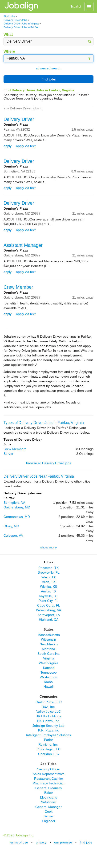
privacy (41, 842)
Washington (48, 677)
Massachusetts (48, 635)
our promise (63, 842)
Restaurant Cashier (48, 778)
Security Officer (48, 769)
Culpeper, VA (13, 535)
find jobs (48, 79)
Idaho (48, 682)
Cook (49, 811)
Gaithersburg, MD (17, 507)
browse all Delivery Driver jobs (48, 463)
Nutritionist (49, 802)
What (8, 34)
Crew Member (18, 287)
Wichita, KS (48, 586)
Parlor (48, 740)
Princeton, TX (48, 568)
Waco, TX (48, 577)
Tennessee (48, 672)
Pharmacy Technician (49, 783)
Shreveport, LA (48, 615)
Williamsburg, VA (48, 610)
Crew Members (15, 449)
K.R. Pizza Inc (48, 730)
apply (8, 146)
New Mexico (49, 644)
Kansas (48, 668)
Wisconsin (48, 639)
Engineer (48, 821)
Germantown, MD (17, 517)
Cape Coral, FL (48, 605)
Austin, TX (48, 591)
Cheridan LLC (48, 754)
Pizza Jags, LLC (48, 749)
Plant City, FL (48, 601)
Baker (48, 793)
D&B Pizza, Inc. (48, 721)
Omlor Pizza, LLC (49, 702)
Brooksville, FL (49, 572)
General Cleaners (48, 788)
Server (8, 453)
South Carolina (48, 653)
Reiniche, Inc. (48, 744)
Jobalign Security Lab (48, 725)
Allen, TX (48, 582)
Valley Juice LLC (48, 711)
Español (75, 6)
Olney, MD (11, 526)
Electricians (48, 797)
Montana (48, 649)
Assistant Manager (23, 245)
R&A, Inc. (49, 707)
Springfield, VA (14, 502)
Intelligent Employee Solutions (48, 735)
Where (9, 51)
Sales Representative (49, 774)
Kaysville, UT (48, 596)
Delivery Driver (19, 119)
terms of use (18, 842)
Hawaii (48, 686)
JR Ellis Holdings (48, 716)
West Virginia (48, 663)
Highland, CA (48, 619)
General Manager (48, 807)
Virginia (48, 658)
